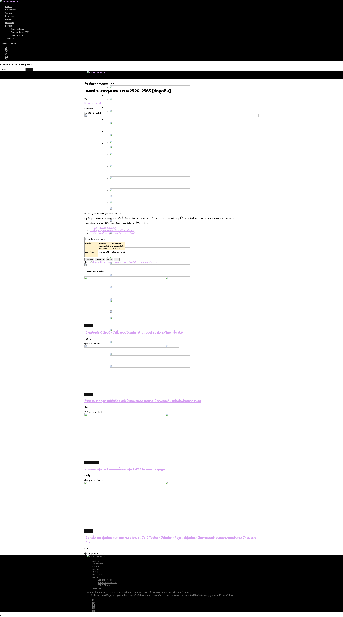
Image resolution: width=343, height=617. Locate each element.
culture (8, 12)
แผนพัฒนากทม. (152, 262)
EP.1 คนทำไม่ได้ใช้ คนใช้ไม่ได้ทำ (103, 228)
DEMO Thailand (18, 35)
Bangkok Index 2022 (20, 32)
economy (9, 16)
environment (11, 9)
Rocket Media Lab (93, 103)
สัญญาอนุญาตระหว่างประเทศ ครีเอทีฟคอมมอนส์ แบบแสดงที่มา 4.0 (136, 595)
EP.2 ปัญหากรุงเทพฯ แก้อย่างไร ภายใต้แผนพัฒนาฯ (112, 230)
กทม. (110, 262)
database (9, 22)
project (8, 25)
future (8, 19)
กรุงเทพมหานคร (120, 262)
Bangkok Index (17, 29)
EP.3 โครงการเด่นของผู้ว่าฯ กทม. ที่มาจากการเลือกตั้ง (113, 233)
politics (8, 6)
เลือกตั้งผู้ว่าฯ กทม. (136, 262)
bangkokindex (100, 262)
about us (9, 38)
